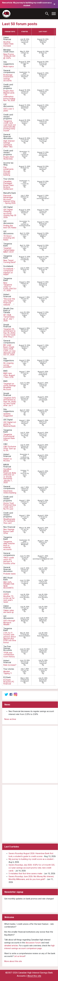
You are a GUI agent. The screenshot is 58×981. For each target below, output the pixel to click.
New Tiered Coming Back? (9, 261)
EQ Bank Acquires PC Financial (8, 682)
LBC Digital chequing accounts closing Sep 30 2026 (9, 214)
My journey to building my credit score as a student (31, 859)
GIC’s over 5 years (8, 110)
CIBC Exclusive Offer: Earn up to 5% (9, 448)
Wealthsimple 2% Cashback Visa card (9, 521)
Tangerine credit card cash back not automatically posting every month (9, 126)
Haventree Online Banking (9, 492)
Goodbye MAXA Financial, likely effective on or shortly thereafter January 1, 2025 (9, 476)
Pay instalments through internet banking (8, 171)
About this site (34, 976)
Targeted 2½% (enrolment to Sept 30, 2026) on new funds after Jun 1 (9, 402)
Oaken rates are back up (8, 611)
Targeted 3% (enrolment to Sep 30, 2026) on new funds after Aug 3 (9, 333)
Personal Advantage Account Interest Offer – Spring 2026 (9, 199)
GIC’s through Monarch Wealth (9, 623)
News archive (10, 719)
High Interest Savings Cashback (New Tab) (9, 144)
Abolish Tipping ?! (7, 672)
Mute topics (8, 66)
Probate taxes (9, 574)
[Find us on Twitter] (6, 694)
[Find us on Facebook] (11, 694)
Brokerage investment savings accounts (8, 78)
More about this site (13, 961)
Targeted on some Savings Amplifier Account (9, 387)
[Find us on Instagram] (15, 694)
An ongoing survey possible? (8, 365)
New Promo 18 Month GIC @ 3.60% (9, 56)
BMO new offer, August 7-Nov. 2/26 (9, 375)
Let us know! (19, 956)
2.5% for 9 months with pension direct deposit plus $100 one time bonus (9, 638)
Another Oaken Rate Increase (8, 44)
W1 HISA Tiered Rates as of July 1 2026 (8, 318)
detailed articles (11, 946)
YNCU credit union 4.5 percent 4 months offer (9, 561)
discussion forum (33, 943)
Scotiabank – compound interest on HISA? (9, 272)
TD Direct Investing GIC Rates (9, 238)
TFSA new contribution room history (9, 655)
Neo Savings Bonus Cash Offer (8, 531)
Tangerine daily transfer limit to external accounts (9, 546)
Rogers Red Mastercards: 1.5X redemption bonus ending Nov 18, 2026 (9, 96)
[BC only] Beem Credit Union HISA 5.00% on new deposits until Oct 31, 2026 (9, 350)
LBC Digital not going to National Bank (9, 424)
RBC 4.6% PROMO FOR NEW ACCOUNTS (8, 585)
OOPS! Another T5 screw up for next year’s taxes (9, 598)
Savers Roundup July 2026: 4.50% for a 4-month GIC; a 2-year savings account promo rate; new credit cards (32, 868)
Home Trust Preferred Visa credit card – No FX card (9, 506)
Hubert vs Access (7, 460)
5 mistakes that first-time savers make (25, 873)
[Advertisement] (29, 754)
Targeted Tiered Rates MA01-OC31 (8, 250)
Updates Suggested (8, 415)
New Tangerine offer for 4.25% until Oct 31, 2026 (9, 287)
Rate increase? (9, 665)
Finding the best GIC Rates (9, 227)
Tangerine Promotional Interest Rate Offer (9, 437)
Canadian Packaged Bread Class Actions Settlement (8, 185)
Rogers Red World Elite (8, 158)
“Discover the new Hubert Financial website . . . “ (9, 302)
